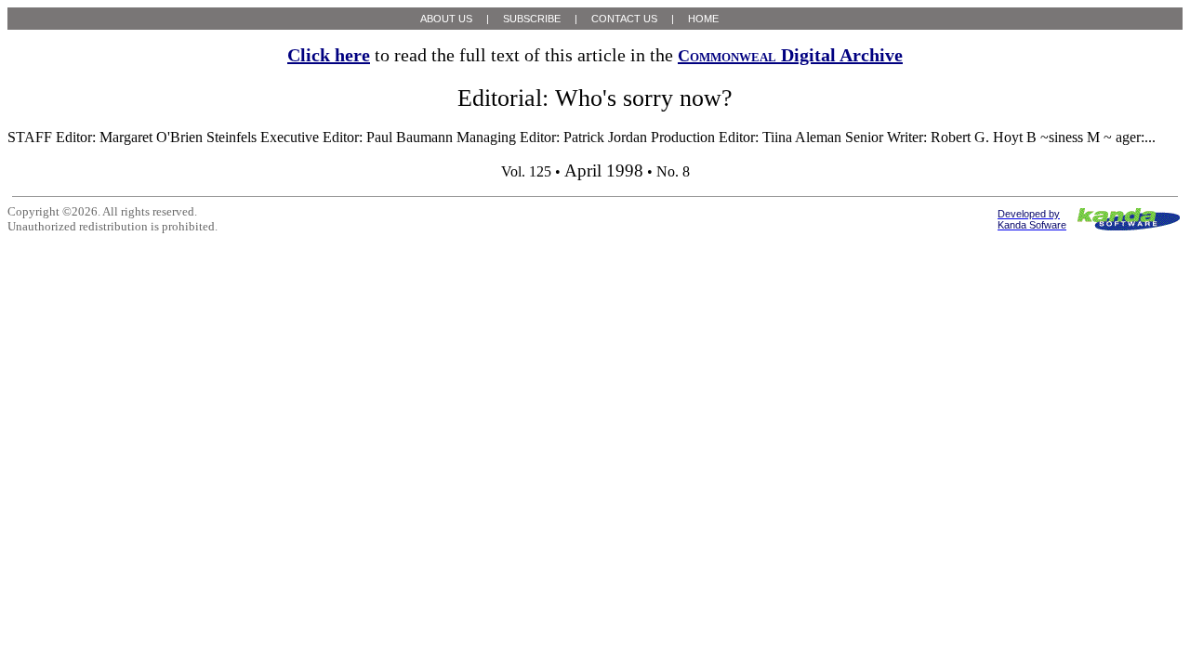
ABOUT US (446, 18)
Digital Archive (790, 55)
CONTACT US (624, 18)
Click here (328, 55)
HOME (703, 18)
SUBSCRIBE (532, 18)
